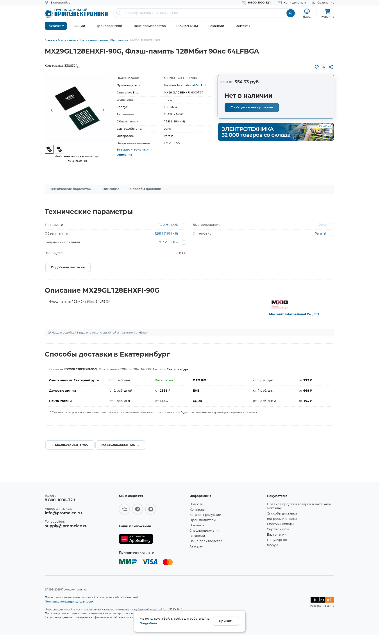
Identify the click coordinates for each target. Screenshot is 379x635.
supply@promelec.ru (66, 526)
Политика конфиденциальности (69, 601)
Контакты (197, 509)
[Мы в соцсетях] (124, 509)
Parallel (320, 233)
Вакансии (197, 536)
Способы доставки (145, 189)
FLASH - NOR (168, 224)
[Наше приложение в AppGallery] (152, 539)
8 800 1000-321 (60, 500)
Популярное (277, 540)
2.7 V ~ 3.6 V (168, 242)
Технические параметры (70, 189)
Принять (226, 621)
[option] (77, 107)
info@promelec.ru (63, 513)
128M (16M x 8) (166, 233)
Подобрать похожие (68, 267)
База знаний (277, 534)
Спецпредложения (205, 530)
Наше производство (206, 541)
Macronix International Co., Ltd (185, 85)
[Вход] (307, 11)
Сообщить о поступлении (252, 107)
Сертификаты (278, 529)
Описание (124, 154)
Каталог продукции (205, 515)
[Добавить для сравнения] (324, 67)
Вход (307, 16)
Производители (203, 520)
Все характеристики (132, 149)
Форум (272, 545)
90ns (322, 224)
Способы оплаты (280, 524)
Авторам (197, 546)
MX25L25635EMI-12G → (120, 445)
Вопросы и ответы (282, 518)
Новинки (197, 525)
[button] (51, 111)
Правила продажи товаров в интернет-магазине (299, 506)
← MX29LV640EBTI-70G (70, 445)
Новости (196, 504)
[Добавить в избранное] (317, 67)
